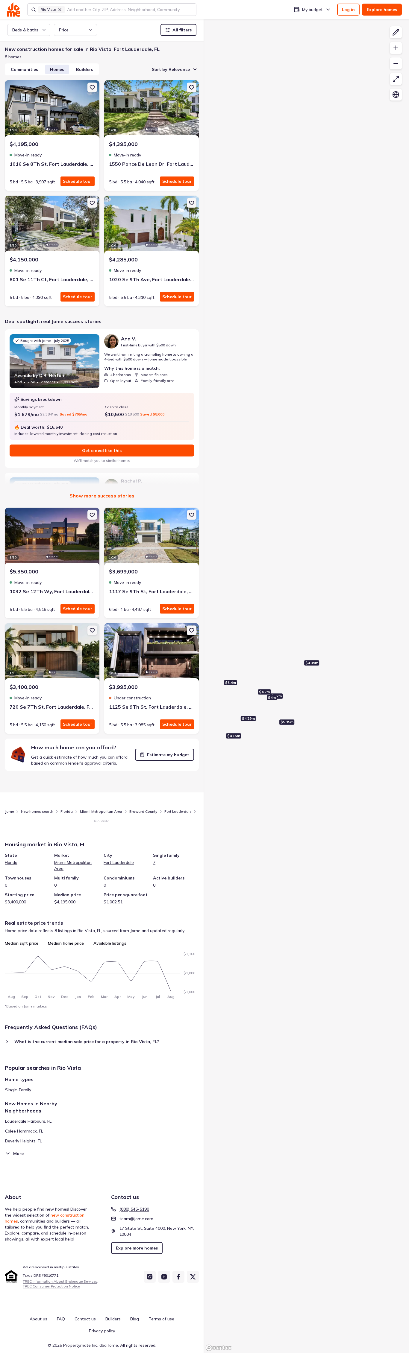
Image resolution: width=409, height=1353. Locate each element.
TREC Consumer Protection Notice (51, 1286)
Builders (84, 69)
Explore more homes (137, 1248)
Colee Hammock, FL (24, 1131)
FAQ (61, 1319)
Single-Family (18, 1089)
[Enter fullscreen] (396, 79)
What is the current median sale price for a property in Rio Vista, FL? (86, 1041)
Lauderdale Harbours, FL (28, 1121)
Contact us (85, 1319)
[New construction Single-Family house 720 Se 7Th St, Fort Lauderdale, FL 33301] (52, 653)
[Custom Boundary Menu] (396, 32)
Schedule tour (77, 181)
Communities (24, 69)
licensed (42, 1267)
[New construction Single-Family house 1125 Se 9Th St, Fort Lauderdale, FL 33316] (151, 653)
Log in (348, 9)
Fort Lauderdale (177, 811)
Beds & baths (25, 30)
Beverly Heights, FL (23, 1141)
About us (38, 1319)
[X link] (193, 1277)
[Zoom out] (396, 63)
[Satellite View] (396, 95)
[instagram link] (150, 1277)
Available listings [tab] (109, 943)
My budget (312, 9)
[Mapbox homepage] (218, 1347)
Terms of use (161, 1319)
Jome (9, 811)
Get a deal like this (102, 450)
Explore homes (382, 9)
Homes (57, 69)
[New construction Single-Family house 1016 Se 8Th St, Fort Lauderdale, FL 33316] (52, 110)
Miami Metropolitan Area (101, 811)
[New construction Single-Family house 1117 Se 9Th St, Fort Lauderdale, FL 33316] (151, 537)
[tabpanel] (102, 973)
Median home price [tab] (66, 943)
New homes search (37, 811)
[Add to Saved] (92, 87)
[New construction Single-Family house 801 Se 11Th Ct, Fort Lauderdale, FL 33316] (52, 225)
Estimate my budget (168, 754)
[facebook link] (178, 1277)
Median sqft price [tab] (21, 943)
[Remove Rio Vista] (59, 9)
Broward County (143, 811)
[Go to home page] (13, 9)
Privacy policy (102, 1331)
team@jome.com (136, 1218)
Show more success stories (101, 496)
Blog (134, 1319)
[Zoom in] (396, 48)
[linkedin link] (164, 1277)
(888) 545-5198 (134, 1209)
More (18, 1153)
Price (64, 30)
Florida (66, 811)
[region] (306, 686)
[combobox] (130, 10)
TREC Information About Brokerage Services (60, 1281)
